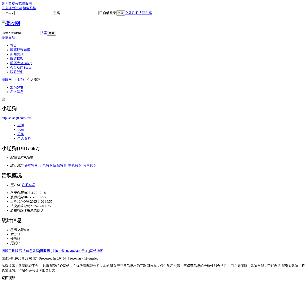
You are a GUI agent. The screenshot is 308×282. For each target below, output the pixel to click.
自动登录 (109, 13)
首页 (13, 45)
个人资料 (24, 138)
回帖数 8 (59, 165)
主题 (20, 125)
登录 (120, 12)
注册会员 (28, 185)
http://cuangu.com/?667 (17, 118)
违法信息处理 (29, 251)
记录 (20, 129)
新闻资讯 (16, 54)
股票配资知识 (20, 50)
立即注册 (131, 13)
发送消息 (16, 92)
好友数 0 (30, 165)
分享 (20, 134)
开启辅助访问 (12, 8)
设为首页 (8, 3)
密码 (56, 13)
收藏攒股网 (23, 3)
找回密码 (145, 13)
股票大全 (21, 63)
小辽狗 (19, 79)
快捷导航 (8, 37)
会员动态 (20, 67)
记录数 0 (45, 165)
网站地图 (96, 251)
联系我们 (16, 72)
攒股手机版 (10, 251)
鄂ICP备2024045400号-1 (70, 251)
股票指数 (16, 58)
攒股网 (7, 79)
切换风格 (29, 8)
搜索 (43, 33)
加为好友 (16, 87)
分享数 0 (89, 165)
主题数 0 (74, 165)
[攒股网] (11, 23)
